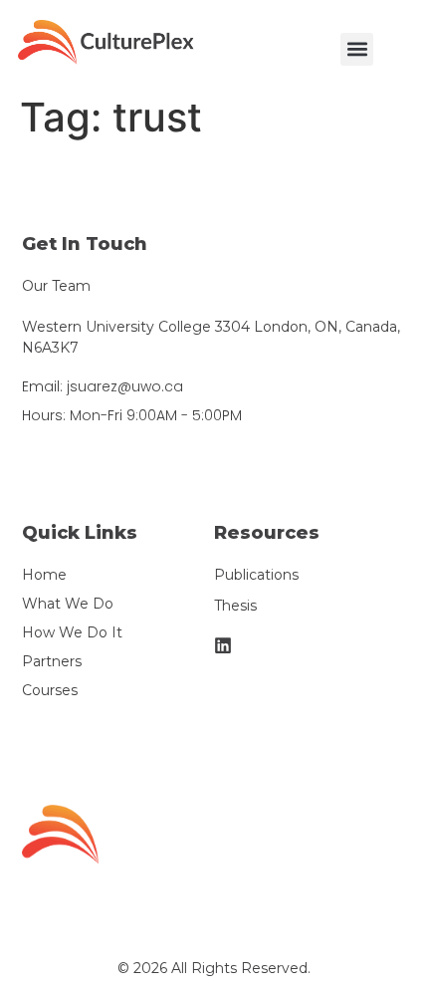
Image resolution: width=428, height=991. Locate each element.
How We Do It (72, 632)
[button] (356, 49)
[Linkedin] (223, 645)
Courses (50, 690)
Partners (52, 661)
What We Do (67, 604)
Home (44, 575)
